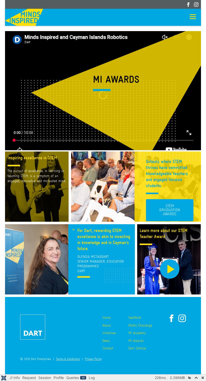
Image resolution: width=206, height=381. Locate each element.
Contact (107, 348)
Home (106, 318)
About (106, 325)
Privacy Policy (93, 359)
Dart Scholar (137, 348)
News (106, 341)
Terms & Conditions (68, 359)
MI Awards (136, 341)
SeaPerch (134, 318)
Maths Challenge (140, 325)
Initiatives (109, 333)
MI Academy (137, 333)
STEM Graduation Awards (169, 210)
